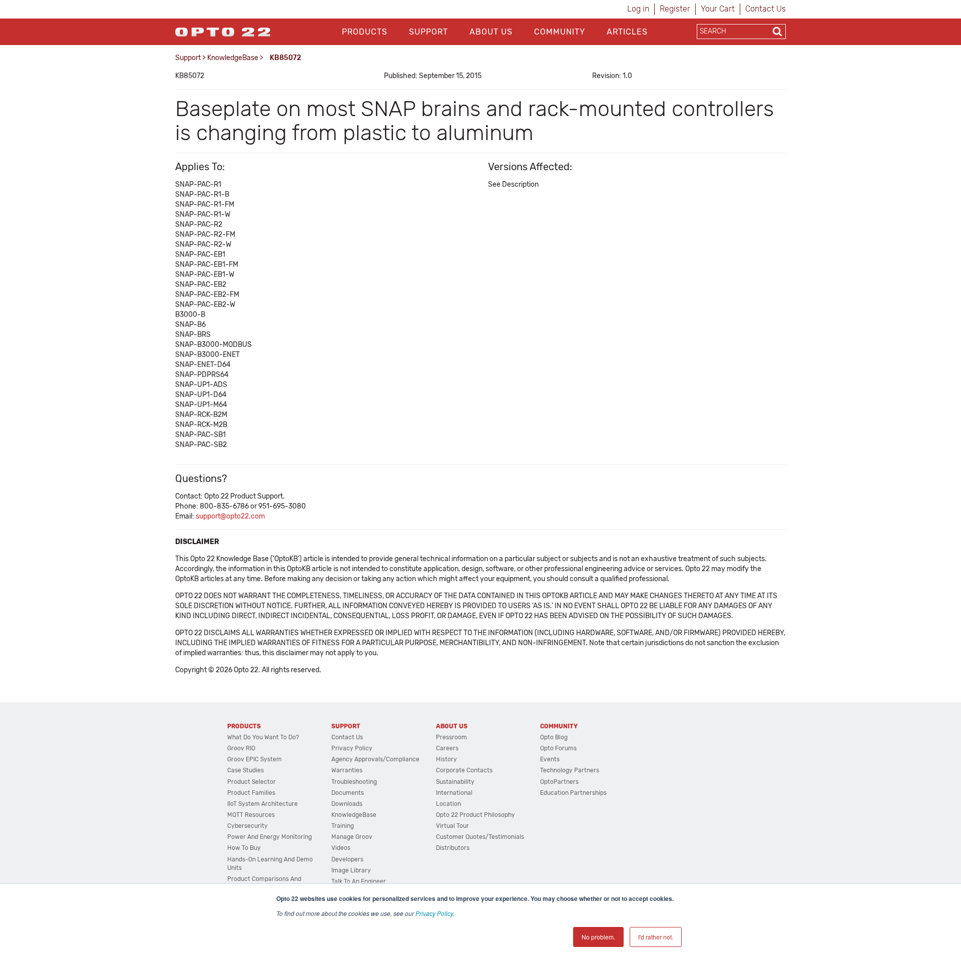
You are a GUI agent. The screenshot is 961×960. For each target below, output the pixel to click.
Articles (627, 32)
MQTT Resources (251, 814)
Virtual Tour (452, 825)
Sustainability (455, 781)
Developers (347, 859)
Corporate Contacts (464, 770)
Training (342, 825)
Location (448, 803)
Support (428, 32)
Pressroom (451, 737)
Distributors (452, 847)
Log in (638, 9)
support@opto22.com (230, 516)
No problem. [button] (598, 936)
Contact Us (765, 9)
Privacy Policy (434, 913)
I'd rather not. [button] (655, 936)
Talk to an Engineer (358, 881)
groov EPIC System (254, 759)
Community (559, 32)
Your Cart (718, 9)
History (446, 759)
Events (550, 759)
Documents (347, 792)
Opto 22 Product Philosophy (475, 814)
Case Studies (245, 770)
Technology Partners (569, 770)
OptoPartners (559, 781)
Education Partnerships (573, 792)
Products (364, 32)
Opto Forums (558, 748)
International (454, 792)
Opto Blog (554, 737)
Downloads (346, 803)
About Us (491, 32)
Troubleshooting (354, 781)
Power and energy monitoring (269, 836)
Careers (447, 748)
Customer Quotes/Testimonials (480, 836)
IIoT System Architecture (262, 803)
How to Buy (244, 847)
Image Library (351, 870)
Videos (340, 847)
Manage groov (351, 836)
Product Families (251, 792)
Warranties (346, 770)
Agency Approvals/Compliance (375, 759)
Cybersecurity (247, 825)
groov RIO (241, 748)
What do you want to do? (263, 737)
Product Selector (251, 781)
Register (675, 9)
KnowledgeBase (232, 58)
